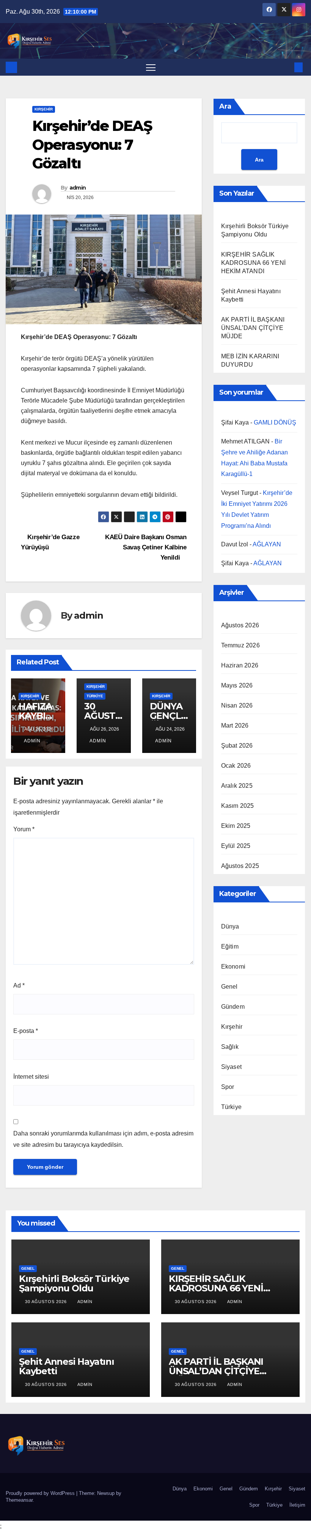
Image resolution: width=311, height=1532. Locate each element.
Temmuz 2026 (240, 645)
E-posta (25, 1031)
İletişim (297, 1505)
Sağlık (230, 1047)
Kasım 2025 (237, 806)
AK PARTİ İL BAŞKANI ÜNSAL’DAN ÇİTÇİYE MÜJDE (253, 327)
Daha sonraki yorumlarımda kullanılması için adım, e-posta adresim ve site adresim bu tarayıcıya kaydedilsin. (103, 1139)
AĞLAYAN (267, 544)
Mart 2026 (235, 725)
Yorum (24, 829)
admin (77, 187)
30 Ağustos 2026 (46, 1301)
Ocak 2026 (236, 765)
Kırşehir (44, 109)
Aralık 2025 (237, 785)
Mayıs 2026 (237, 685)
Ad (19, 985)
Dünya (230, 926)
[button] (286, 67)
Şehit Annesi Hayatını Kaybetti (66, 1366)
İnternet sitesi (31, 1076)
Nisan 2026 (237, 705)
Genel (229, 986)
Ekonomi (233, 966)
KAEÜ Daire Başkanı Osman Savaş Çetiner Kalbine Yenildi (146, 547)
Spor (227, 1087)
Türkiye (94, 696)
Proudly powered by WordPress (41, 1493)
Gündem (233, 1006)
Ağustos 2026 (240, 625)
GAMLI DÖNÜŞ (275, 422)
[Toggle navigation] (150, 67)
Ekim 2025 (236, 826)
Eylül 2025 (236, 846)
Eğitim (230, 946)
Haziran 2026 (239, 665)
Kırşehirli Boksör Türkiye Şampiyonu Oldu (74, 1283)
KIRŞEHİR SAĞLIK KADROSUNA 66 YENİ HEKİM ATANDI (253, 262)
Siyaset (231, 1067)
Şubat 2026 (237, 745)
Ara (225, 106)
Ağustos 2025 (240, 866)
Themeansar (19, 1500)
